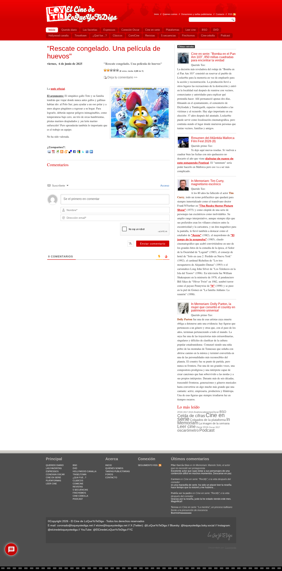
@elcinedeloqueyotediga (63, 529)
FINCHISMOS (79, 493)
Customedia (230, 547)
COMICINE (78, 483)
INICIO (108, 465)
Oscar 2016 (202, 427)
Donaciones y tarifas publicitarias (196, 14)
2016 (180, 412)
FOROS (109, 474)
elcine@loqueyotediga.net (111, 525)
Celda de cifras (191, 415)
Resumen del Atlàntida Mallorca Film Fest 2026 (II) (212, 139)
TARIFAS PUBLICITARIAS (117, 471)
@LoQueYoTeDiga (155, 525)
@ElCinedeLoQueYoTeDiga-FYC (113, 529)
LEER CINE (51, 483)
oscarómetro (188, 430)
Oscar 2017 (214, 427)
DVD (75, 468)
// (226, 14)
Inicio (156, 14)
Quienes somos (170, 14)
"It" (212, 285)
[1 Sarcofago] (105, 70)
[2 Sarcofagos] (108, 70)
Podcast (206, 430)
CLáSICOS (78, 480)
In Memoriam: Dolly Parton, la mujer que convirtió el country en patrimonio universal (213, 307)
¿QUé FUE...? (79, 477)
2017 (185, 412)
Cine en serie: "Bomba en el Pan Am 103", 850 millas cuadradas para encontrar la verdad (213, 57)
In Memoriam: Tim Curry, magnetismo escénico (207, 182)
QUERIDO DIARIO (55, 465)
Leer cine (186, 426)
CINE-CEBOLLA (80, 496)
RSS (230, 14)
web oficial (58, 88)
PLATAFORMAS (53, 480)
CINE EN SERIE (53, 477)
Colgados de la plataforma (208, 419)
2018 (190, 412)
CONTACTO (111, 477)
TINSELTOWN (79, 474)
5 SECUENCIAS (80, 490)
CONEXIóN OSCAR (55, 474)
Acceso (164, 185)
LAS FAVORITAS (54, 468)
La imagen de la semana (214, 423)
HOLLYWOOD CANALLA (84, 471)
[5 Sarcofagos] (117, 70)
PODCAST (78, 499)
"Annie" (196, 235)
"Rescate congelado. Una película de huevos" (103, 52)
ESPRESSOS (52, 471)
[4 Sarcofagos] (114, 70)
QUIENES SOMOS (114, 468)
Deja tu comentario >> (122, 77)
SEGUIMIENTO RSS (147, 465)
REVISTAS (78, 487)
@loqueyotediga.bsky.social (197, 525)
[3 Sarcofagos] (111, 70)
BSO (222, 412)
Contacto (220, 14)
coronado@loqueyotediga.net (75, 525)
